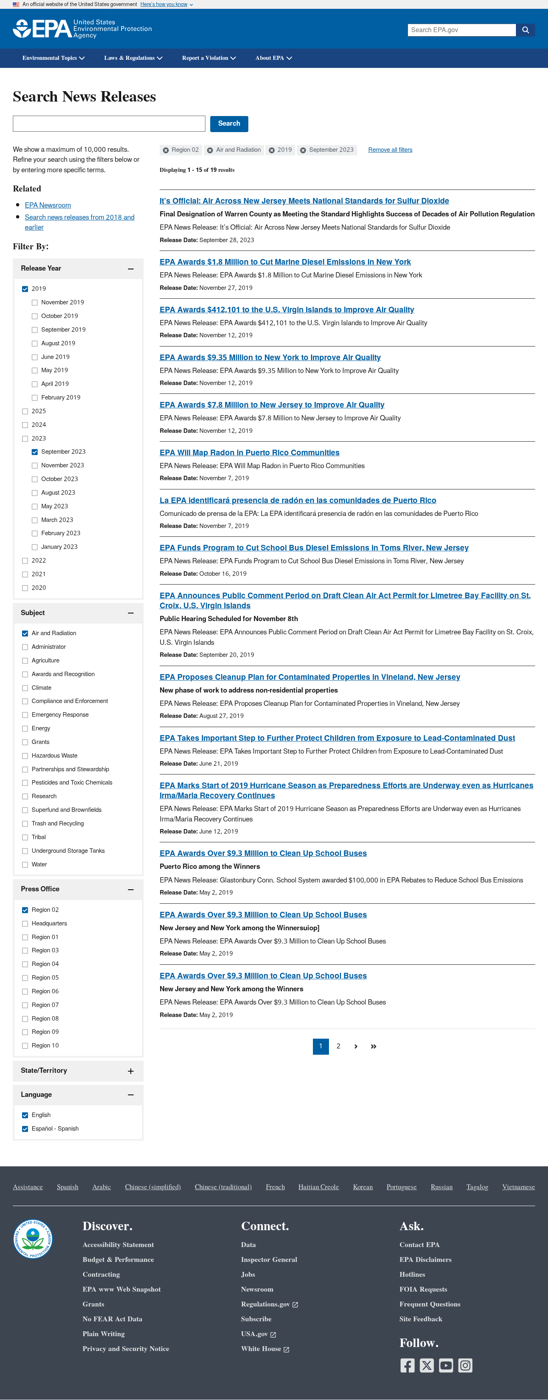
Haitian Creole (318, 1187)
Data (248, 1245)
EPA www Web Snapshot (122, 1289)
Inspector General (269, 1259)
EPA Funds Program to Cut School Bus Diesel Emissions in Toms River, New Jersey (314, 548)
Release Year (41, 268)
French (275, 1187)
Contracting (101, 1274)
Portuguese (402, 1187)
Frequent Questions (430, 1304)
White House (261, 1349)
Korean (363, 1187)
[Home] (82, 29)
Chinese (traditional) (223, 1187)
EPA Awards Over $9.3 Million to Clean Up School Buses (263, 854)
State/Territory (44, 1071)
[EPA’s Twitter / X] (427, 1365)
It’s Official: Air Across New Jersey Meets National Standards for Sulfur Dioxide (304, 201)
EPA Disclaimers (426, 1259)
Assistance (28, 1187)
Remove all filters (390, 150)
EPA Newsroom (48, 205)
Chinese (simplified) (153, 1187)
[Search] (525, 30)
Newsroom (257, 1289)
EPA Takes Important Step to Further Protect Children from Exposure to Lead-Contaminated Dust (337, 738)
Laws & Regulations (129, 58)
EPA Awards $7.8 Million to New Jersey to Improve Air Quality (272, 405)
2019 (284, 150)
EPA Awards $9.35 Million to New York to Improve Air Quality (270, 358)
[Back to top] (526, 1378)
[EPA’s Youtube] (446, 1365)
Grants (93, 1304)
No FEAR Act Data (112, 1319)
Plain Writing (104, 1334)
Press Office (40, 889)
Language (36, 1095)
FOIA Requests (423, 1289)
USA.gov (254, 1334)
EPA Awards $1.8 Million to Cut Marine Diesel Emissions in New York (285, 262)
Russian (442, 1187)
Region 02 (184, 150)
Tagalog (477, 1187)
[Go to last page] (374, 1047)
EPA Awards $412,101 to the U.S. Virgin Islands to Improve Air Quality (287, 310)
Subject (33, 613)
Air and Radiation (238, 150)
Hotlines (412, 1274)
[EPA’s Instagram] (465, 1365)
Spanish (67, 1187)
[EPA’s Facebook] (408, 1365)
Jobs (248, 1274)
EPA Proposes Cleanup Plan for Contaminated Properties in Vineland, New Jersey (310, 677)
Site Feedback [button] (421, 1319)
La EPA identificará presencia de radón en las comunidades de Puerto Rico (298, 501)
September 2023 (331, 150)
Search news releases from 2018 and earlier (79, 222)
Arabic (101, 1187)
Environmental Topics (49, 58)
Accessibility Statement (118, 1245)
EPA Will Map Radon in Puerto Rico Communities (250, 453)
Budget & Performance (118, 1259)
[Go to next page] (356, 1047)
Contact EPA (420, 1245)
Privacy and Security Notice (126, 1349)
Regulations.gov (265, 1304)
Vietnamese (518, 1187)
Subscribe (256, 1319)
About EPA (270, 58)
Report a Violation (205, 58)
